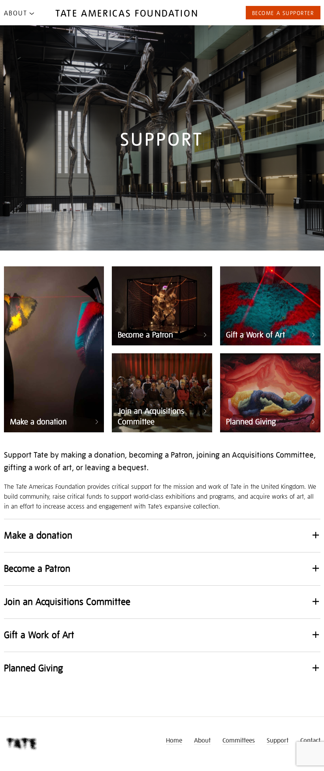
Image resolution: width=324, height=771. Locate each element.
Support (277, 740)
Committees (238, 740)
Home (174, 740)
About (15, 12)
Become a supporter (283, 12)
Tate (22, 744)
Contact (310, 740)
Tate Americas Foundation (126, 12)
